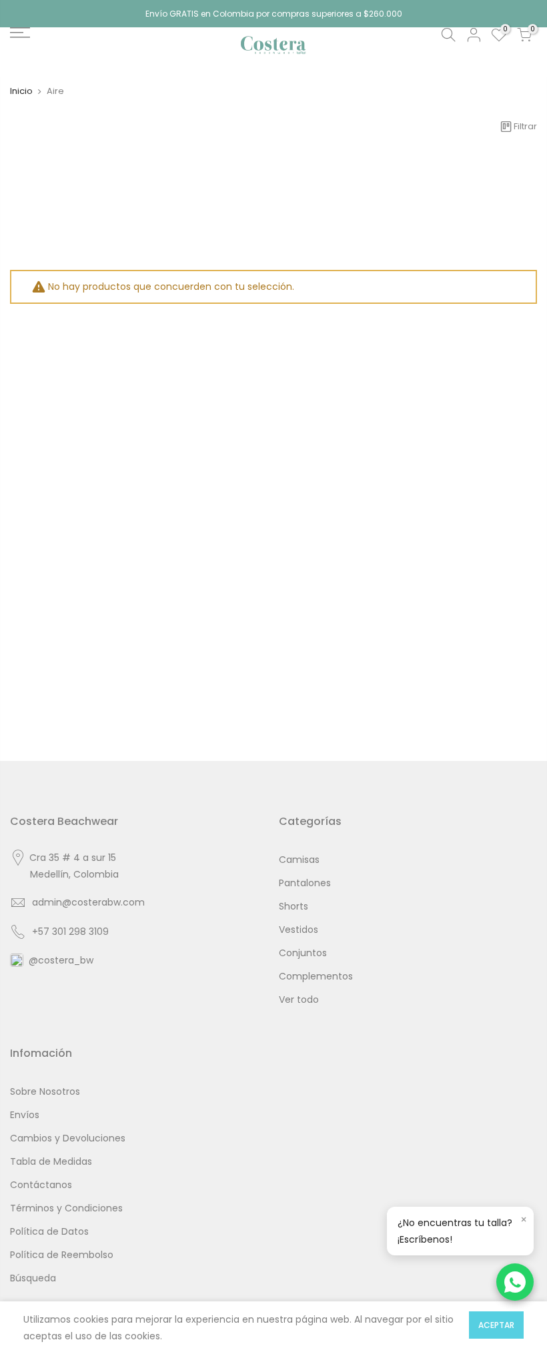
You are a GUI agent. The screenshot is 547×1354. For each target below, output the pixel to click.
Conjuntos (303, 953)
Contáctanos (41, 1184)
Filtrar (525, 126)
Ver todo (299, 999)
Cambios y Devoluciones (67, 1138)
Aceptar (496, 1325)
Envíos (24, 1114)
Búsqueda (33, 1278)
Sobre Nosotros (45, 1091)
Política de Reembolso (61, 1254)
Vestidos (298, 929)
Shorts (293, 906)
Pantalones (305, 883)
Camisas (299, 859)
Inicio (21, 91)
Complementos (316, 976)
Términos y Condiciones (66, 1208)
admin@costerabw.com (88, 902)
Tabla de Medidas (51, 1161)
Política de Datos (49, 1231)
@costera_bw (61, 960)
